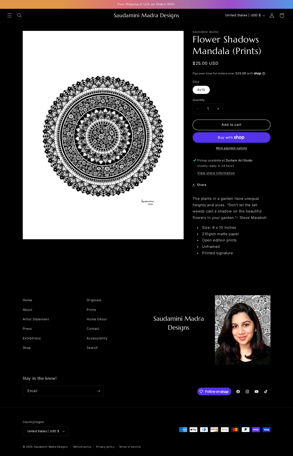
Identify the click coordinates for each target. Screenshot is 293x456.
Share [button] (201, 185)
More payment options (231, 148)
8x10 (201, 90)
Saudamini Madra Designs (51, 446)
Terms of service (130, 446)
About (27, 310)
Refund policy (82, 446)
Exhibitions (32, 338)
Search (92, 348)
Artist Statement (36, 319)
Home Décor (97, 319)
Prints (91, 310)
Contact (93, 329)
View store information (216, 173)
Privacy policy (105, 446)
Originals (94, 300)
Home (27, 300)
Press (27, 329)
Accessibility (97, 338)
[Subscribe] (98, 391)
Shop (27, 348)
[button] (9, 15)
